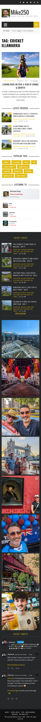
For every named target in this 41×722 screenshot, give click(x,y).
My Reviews (24, 119)
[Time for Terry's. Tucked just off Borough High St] (20, 572)
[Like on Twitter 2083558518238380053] (17, 698)
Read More (21, 100)
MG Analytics (23, 714)
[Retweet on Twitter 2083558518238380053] (13, 698)
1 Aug (30, 675)
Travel (15, 121)
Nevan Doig (17, 171)
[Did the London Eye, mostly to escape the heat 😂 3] (20, 339)
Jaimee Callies (23, 167)
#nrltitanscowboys (18, 665)
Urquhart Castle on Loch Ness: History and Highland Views (25, 142)
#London (10, 678)
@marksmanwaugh (20, 654)
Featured (24, 134)
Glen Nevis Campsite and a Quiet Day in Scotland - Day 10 (25, 259)
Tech (22, 712)
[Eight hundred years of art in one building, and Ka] (20, 494)
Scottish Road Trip (26, 252)
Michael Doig (8, 176)
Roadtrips (30, 250)
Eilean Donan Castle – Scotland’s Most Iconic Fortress (22, 128)
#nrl (8, 665)
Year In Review (8, 81)
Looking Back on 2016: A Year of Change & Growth (20, 86)
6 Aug (30, 654)
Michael (11, 654)
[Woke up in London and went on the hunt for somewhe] (20, 533)
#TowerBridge (12, 690)
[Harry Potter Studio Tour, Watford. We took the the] (20, 378)
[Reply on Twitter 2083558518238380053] (9, 698)
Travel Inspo (15, 712)
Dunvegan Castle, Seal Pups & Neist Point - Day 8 (25, 288)
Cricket (6, 162)
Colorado (16, 162)
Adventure (16, 119)
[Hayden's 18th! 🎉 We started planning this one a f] (20, 611)
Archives (15, 714)
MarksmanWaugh (16, 194)
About (7, 712)
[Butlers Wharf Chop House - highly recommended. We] (20, 456)
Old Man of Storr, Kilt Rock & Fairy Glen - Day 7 (25, 302)
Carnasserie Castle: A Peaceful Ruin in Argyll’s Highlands (25, 114)
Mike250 (35, 81)
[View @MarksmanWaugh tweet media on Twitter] (9, 693)
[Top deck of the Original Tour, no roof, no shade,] (20, 417)
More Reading (30, 712)
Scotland (32, 119)
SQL (34, 162)
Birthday (28, 171)
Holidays (24, 250)
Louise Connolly (9, 167)
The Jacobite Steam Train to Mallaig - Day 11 (24, 245)
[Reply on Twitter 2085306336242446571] (9, 668)
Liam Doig (7, 171)
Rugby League (21, 176)
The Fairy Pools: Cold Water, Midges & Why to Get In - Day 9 (25, 274)
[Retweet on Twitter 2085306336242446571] (13, 668)
